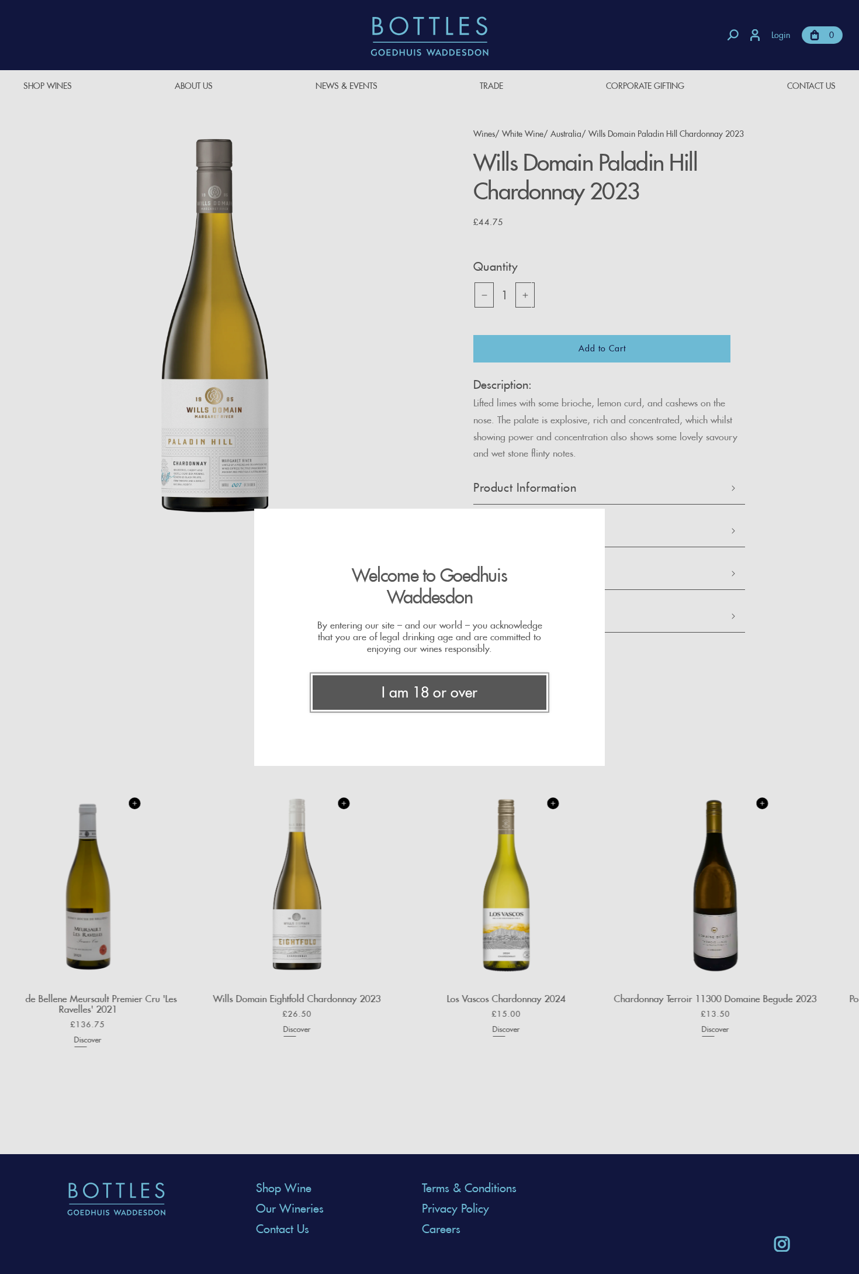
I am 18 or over (429, 692)
